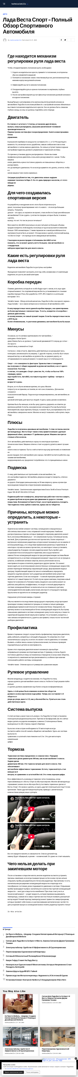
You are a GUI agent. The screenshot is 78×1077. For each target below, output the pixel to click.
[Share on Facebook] (61, 40)
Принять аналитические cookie (13, 1072)
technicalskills (15, 40)
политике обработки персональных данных (19, 1068)
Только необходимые (32, 1072)
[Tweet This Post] (65, 40)
